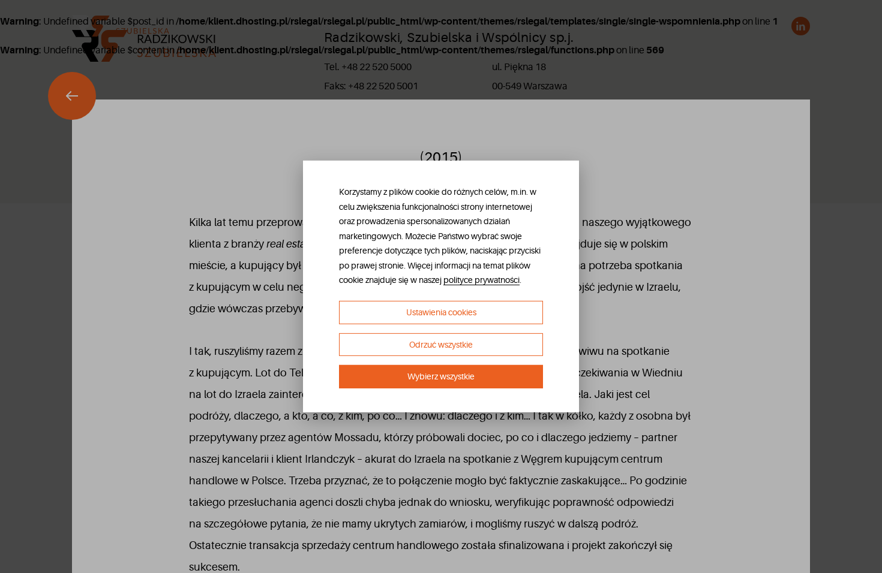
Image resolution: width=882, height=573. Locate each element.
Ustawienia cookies (441, 312)
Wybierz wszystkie (441, 376)
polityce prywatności (481, 280)
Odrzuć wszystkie (441, 344)
